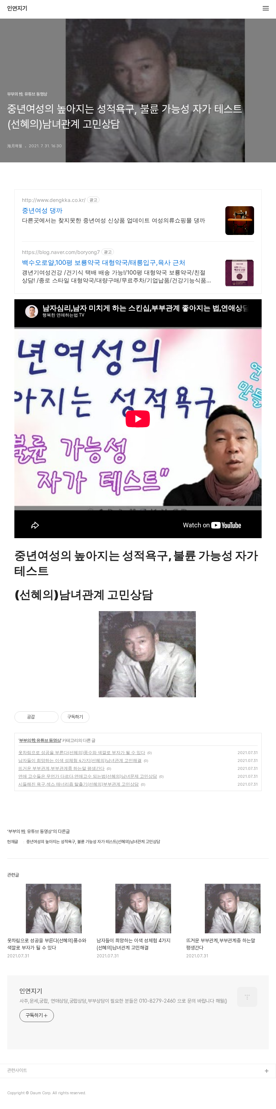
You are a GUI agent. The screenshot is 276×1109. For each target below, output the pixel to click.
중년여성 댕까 (42, 210)
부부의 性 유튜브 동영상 (40, 740)
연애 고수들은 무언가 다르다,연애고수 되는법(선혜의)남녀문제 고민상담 (87, 776)
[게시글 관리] (50, 717)
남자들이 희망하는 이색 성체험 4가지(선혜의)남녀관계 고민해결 (80, 760)
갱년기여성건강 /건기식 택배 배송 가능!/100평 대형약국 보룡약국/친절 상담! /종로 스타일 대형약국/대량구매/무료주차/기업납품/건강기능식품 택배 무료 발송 (114, 276)
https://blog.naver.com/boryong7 (61, 252)
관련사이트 (17, 1070)
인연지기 (17, 8)
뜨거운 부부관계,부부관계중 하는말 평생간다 (61, 768)
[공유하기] (41, 717)
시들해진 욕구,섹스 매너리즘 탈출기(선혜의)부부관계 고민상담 (78, 784)
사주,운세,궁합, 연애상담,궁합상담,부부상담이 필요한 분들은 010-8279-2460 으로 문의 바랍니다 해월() (123, 1001)
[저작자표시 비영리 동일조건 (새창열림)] (99, 717)
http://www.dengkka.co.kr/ (54, 200)
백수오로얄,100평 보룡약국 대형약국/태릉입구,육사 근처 (103, 262)
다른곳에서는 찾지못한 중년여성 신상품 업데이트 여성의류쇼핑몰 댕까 (113, 220)
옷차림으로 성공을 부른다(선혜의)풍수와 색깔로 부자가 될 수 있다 (81, 752)
